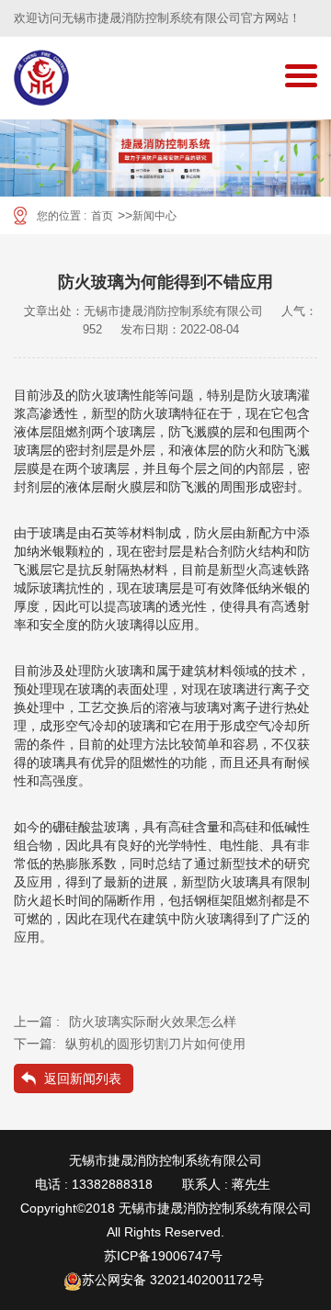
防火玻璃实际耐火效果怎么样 (152, 1021)
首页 (102, 215)
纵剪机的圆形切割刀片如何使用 (155, 1043)
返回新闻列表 (82, 1078)
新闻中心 (154, 215)
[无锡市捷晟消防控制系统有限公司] (41, 78)
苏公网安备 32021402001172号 (173, 1279)
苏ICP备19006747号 (163, 1255)
